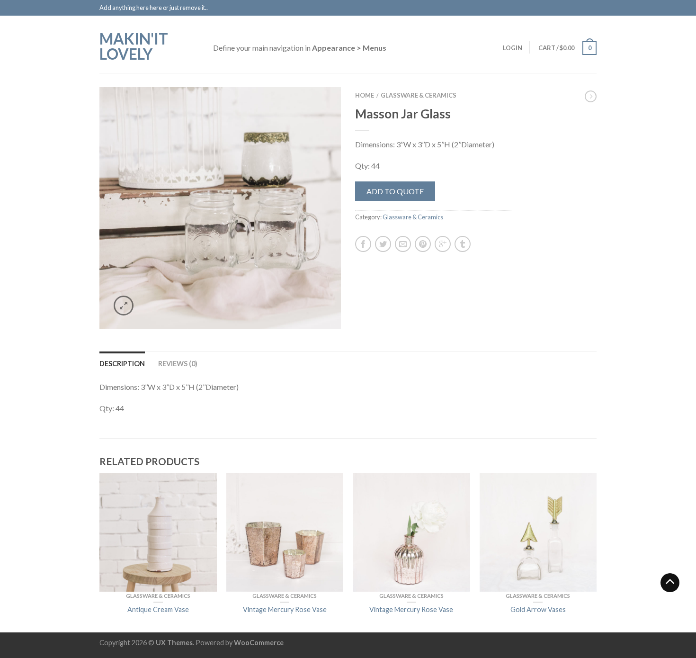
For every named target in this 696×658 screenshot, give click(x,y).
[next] (596, 552)
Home (364, 95)
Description (122, 364)
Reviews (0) (177, 364)
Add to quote (395, 191)
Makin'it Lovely (133, 45)
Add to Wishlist (317, 110)
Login (512, 48)
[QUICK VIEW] (158, 532)
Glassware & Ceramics (418, 95)
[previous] (100, 552)
